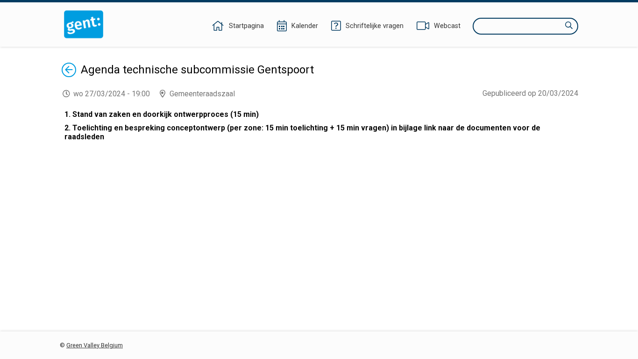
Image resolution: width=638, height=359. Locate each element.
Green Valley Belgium (94, 345)
